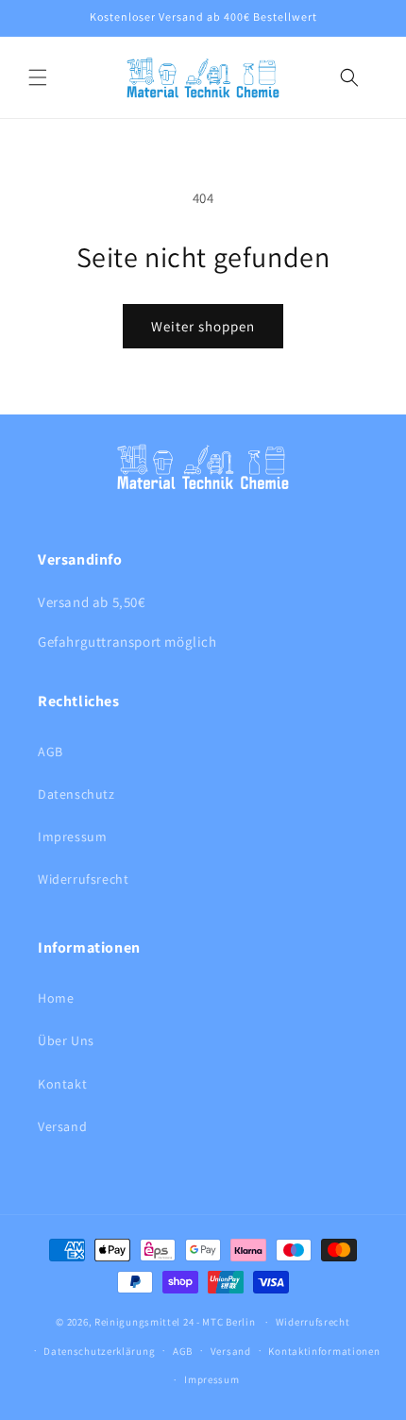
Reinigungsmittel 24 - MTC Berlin (174, 1321)
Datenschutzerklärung (99, 1351)
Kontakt (62, 1083)
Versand (62, 1126)
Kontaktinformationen (324, 1351)
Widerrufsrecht (83, 879)
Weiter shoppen (203, 326)
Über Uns (66, 1040)
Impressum (72, 836)
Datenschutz (76, 794)
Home (56, 997)
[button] (38, 77)
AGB (50, 751)
